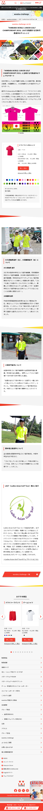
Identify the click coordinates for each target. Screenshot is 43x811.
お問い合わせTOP (7, 747)
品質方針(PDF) (8, 714)
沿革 (3, 724)
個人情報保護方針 (7, 752)
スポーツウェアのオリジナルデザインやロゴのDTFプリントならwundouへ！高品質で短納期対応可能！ (21, 8)
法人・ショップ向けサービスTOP (12, 672)
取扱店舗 (4, 663)
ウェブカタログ (27, 3)
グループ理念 (6, 710)
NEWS (5, 758)
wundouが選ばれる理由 (9, 700)
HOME (3, 19)
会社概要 (4, 705)
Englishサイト (8, 772)
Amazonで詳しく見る (24, 173)
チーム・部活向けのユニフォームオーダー (15, 686)
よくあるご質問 (6, 743)
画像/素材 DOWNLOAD (11, 769)
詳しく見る (23, 168)
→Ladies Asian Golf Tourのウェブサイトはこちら (21, 559)
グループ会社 (6, 733)
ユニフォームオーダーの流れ (11, 691)
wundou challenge (12, 19)
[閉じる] (41, 800)
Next (40, 616)
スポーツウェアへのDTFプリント (12, 681)
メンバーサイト (8, 762)
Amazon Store (8, 765)
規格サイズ (5, 667)
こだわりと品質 (6, 695)
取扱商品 (4, 658)
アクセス (4, 728)
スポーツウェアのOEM (9, 677)
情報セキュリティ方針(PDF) (13, 719)
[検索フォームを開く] (15, 3)
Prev (2, 616)
